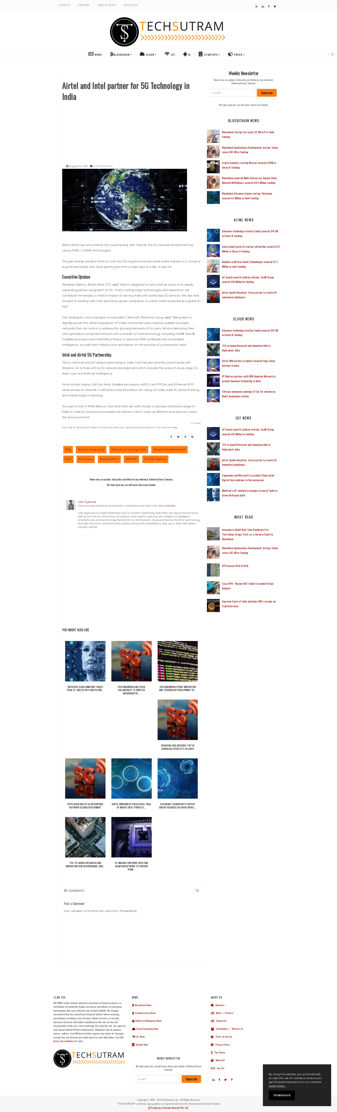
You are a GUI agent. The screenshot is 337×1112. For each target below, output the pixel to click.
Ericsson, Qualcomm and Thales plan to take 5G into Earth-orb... (85, 688)
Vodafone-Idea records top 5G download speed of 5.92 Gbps (177, 747)
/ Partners (227, 1013)
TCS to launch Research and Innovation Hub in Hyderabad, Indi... (85, 864)
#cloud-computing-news (128, 449)
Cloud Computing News (147, 1028)
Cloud (149, 54)
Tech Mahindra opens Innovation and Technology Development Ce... (177, 688)
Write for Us (237, 1028)
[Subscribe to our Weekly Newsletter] (233, 93)
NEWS (98, 54)
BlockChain (122, 54)
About (217, 1013)
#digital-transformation (169, 449)
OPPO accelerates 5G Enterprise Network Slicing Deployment (85, 805)
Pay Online (219, 1052)
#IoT (68, 459)
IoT (173, 54)
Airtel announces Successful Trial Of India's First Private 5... (131, 805)
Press (238, 54)
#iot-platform (109, 459)
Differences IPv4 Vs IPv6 (235, 566)
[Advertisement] (131, 131)
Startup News (141, 1044)
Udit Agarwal (87, 502)
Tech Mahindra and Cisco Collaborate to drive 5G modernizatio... (131, 690)
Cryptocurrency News (145, 1013)
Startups (210, 54)
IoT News (140, 1036)
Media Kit (219, 1060)
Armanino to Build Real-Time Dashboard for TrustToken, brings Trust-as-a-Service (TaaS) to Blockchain (247, 534)
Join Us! (219, 1068)
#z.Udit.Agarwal (155, 459)
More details (167, 505)
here (174, 427)
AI (189, 54)
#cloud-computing (91, 449)
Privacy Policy (222, 1044)
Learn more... (277, 1085)
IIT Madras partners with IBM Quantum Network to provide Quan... (131, 866)
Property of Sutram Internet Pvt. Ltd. (169, 1108)
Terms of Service (106, 5)
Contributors (221, 1028)
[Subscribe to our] (256, 6)
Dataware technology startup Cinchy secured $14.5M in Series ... (177, 805)
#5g (68, 449)
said (115, 284)
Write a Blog (131, 5)
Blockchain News (143, 1005)
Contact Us (220, 1020)
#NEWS (131, 459)
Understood (281, 1095)
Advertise (64, 5)
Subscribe (83, 5)
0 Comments (102, 166)
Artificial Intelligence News (148, 1020)
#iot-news (86, 459)
